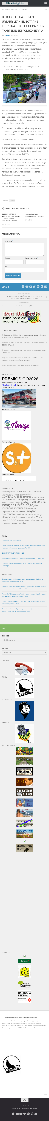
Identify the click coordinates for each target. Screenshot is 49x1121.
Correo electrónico (31, 258)
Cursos (18, 500)
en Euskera (23, 9)
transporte (20, 521)
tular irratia (36, 520)
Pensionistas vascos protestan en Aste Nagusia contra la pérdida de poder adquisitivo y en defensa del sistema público (24, 588)
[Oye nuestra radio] (38, 286)
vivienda (14, 523)
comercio (27, 497)
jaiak (35, 505)
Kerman (7, 35)
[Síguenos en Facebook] (23, 286)
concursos (41, 497)
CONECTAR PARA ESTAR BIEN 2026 (13, 553)
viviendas (22, 523)
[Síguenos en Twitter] (34, 286)
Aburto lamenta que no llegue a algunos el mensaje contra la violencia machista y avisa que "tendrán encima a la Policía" (22, 610)
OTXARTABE (22, 517)
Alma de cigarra (7, 492)
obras (16, 514)
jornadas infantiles (14, 508)
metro (31, 511)
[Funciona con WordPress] (19, 1108)
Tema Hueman (33, 1108)
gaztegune (27, 502)
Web (6, 266)
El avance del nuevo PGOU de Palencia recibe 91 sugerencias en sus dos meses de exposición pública (23, 603)
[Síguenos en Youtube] (26, 286)
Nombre (8, 258)
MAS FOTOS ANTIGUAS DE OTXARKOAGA (26, 365)
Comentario (9, 241)
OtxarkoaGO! (9, 517)
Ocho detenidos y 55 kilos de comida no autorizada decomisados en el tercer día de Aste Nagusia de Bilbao (22, 580)
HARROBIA (39, 502)
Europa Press (7, 575)
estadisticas (40, 500)
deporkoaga (24, 500)
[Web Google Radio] (42, 286)
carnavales (5, 494)
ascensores (19, 491)
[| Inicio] (19, 3)
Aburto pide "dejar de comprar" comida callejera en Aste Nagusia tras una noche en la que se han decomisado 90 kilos (23, 595)
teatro (4, 520)
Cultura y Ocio (10, 500)
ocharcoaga (38, 515)
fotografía (10, 502)
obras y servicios (26, 514)
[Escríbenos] (45, 286)
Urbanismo (6, 523)
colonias (29, 494)
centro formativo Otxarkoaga (18, 494)
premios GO (32, 517)
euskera (4, 502)
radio (40, 517)
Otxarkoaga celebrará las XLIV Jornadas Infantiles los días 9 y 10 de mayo (23, 558)
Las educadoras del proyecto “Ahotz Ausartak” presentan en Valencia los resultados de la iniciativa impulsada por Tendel (23, 547)
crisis (4, 499)
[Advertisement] (10, 899)
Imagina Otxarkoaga (17, 505)
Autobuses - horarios (10, 9)
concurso (34, 497)
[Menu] (45, 3)
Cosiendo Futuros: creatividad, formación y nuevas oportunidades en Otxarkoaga (22, 564)
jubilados (30, 509)
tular (26, 520)
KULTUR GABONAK (18, 511)
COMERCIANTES (12, 496)
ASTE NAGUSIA (30, 492)
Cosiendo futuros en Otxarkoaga (11, 540)
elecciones (32, 500)
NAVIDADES (7, 514)
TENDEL (4, 536)
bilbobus (12, 200)
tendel (12, 520)
